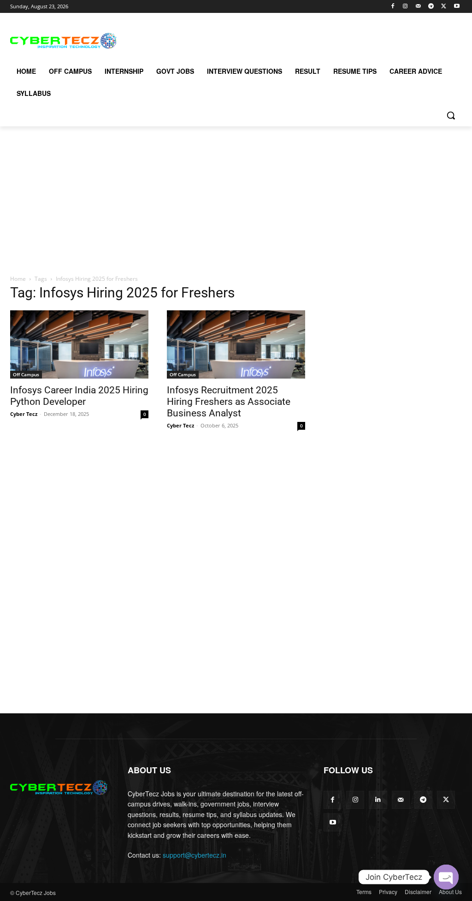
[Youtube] (456, 6)
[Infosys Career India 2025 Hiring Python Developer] (79, 344)
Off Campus (26, 374)
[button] (451, 115)
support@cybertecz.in (194, 855)
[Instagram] (405, 6)
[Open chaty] (446, 877)
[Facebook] (392, 6)
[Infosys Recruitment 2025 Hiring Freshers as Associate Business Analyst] (236, 344)
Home (18, 279)
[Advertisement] (226, 39)
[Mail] (418, 6)
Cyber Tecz (23, 413)
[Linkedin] (378, 800)
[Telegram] (431, 6)
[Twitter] (443, 6)
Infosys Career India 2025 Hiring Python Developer (79, 396)
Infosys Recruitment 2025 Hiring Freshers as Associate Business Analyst (228, 402)
